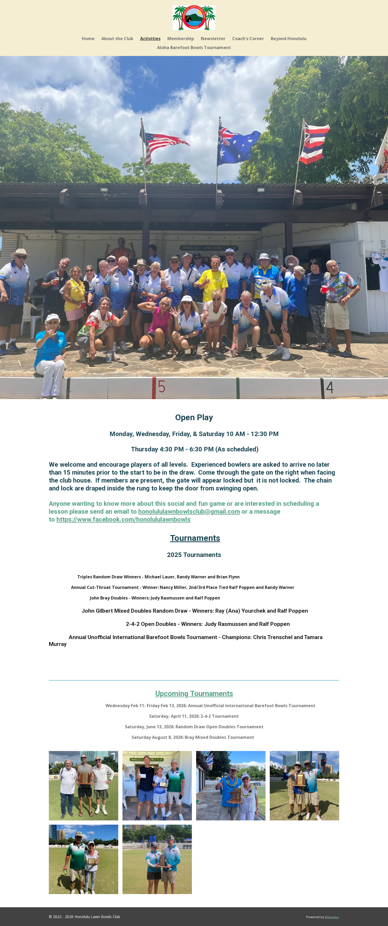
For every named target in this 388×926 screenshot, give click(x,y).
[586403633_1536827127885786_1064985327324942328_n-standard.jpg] (157, 786)
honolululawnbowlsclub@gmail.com (189, 511)
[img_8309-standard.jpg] (83, 786)
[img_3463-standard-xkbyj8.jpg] (304, 786)
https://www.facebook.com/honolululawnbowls (123, 519)
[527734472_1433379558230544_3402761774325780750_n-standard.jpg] (231, 786)
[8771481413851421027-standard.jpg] (157, 859)
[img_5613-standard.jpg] (83, 859)
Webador (332, 917)
